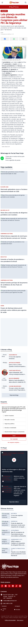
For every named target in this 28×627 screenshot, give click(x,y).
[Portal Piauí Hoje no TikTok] (16, 585)
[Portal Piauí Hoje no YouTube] (12, 585)
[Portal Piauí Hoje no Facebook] (2, 585)
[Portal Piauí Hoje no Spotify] (20, 585)
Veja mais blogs (14, 395)
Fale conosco (20, 620)
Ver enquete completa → (14, 442)
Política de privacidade (10, 620)
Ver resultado (14, 439)
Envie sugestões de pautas (13, 160)
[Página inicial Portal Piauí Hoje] (14, 2)
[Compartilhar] (23, 39)
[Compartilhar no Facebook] (5, 39)
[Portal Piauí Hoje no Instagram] (5, 585)
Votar (14, 435)
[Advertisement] (14, 332)
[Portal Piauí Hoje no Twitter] (9, 585)
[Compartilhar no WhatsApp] (14, 39)
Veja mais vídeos (14, 502)
